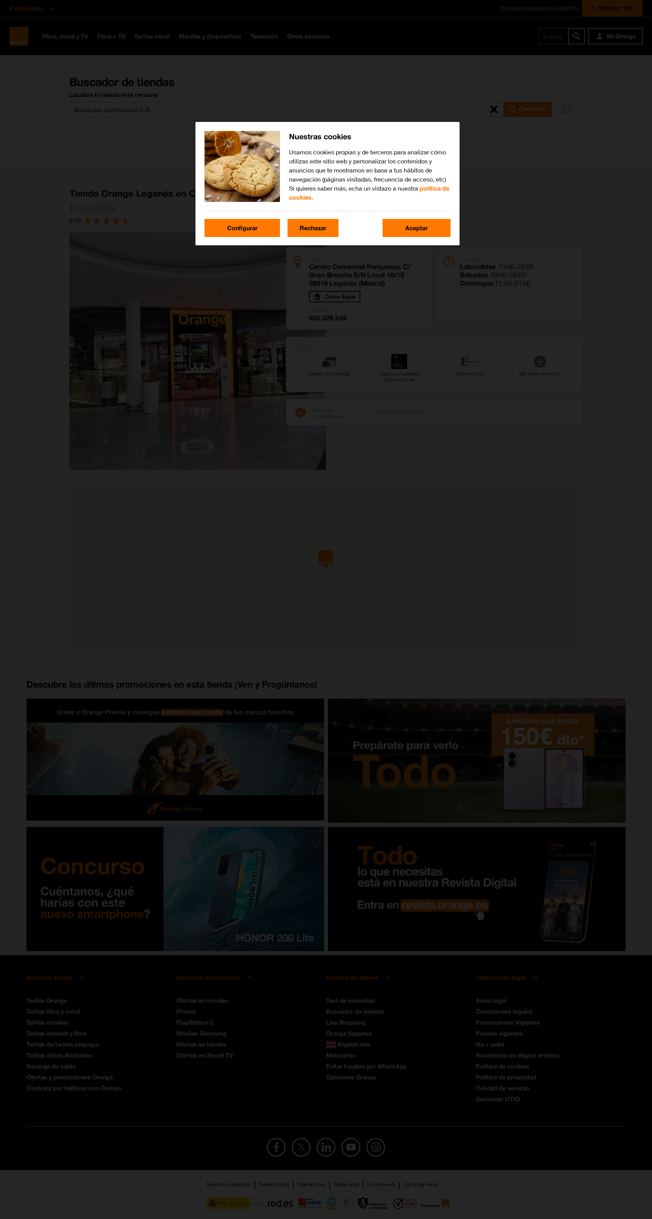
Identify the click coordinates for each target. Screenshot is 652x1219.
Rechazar (313, 228)
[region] (327, 183)
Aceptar (416, 228)
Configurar (242, 228)
